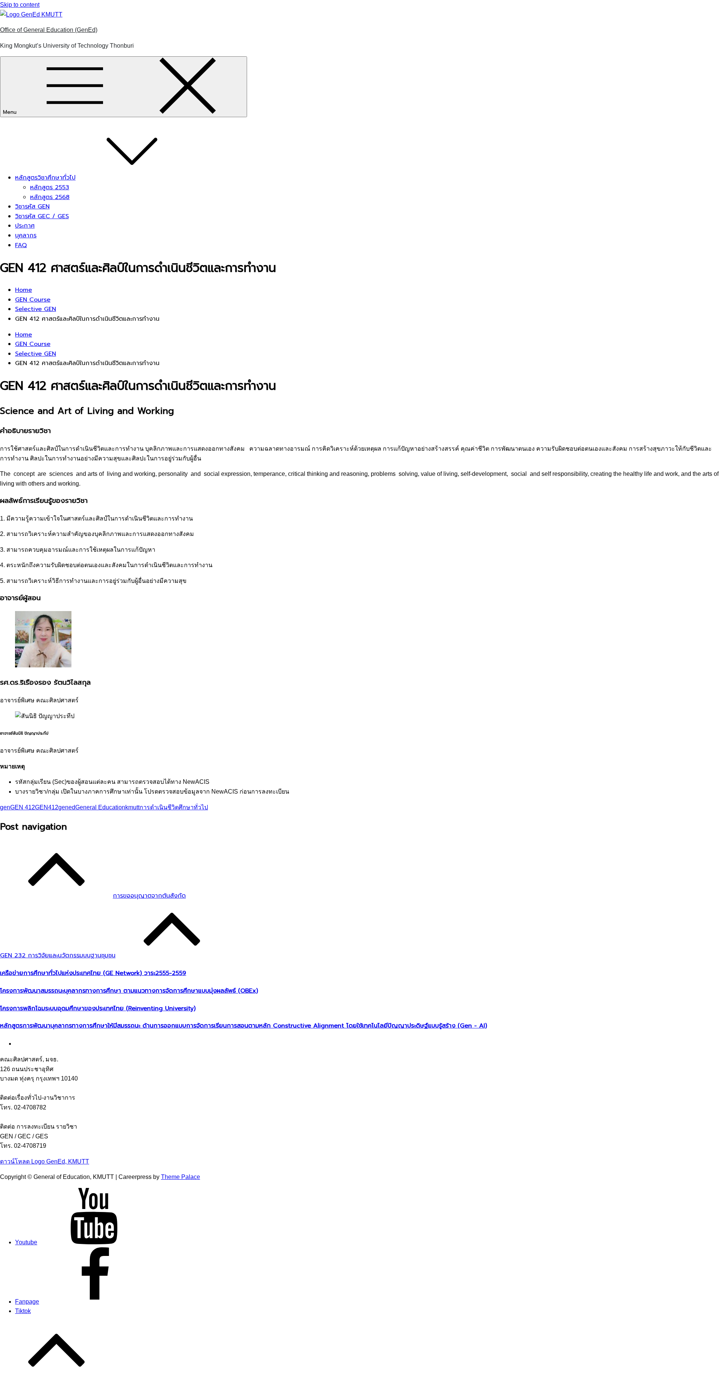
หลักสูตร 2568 (50, 197)
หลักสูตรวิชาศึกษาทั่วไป (45, 177)
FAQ (21, 245)
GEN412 (46, 807)
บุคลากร (25, 235)
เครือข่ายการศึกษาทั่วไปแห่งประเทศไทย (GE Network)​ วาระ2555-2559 (93, 973)
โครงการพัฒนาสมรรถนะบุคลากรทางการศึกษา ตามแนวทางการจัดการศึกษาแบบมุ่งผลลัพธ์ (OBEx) (129, 990)
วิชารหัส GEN (32, 206)
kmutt (132, 807)
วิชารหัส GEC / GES (42, 216)
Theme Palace (180, 1177)
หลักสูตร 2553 (49, 187)
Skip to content (19, 5)
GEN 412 (22, 807)
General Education (100, 807)
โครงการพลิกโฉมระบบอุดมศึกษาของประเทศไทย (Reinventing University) (98, 1008)
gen (5, 807)
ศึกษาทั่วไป (193, 807)
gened (66, 807)
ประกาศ (25, 225)
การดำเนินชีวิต (159, 807)
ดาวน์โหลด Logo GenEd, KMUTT (44, 1161)
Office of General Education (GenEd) (48, 30)
